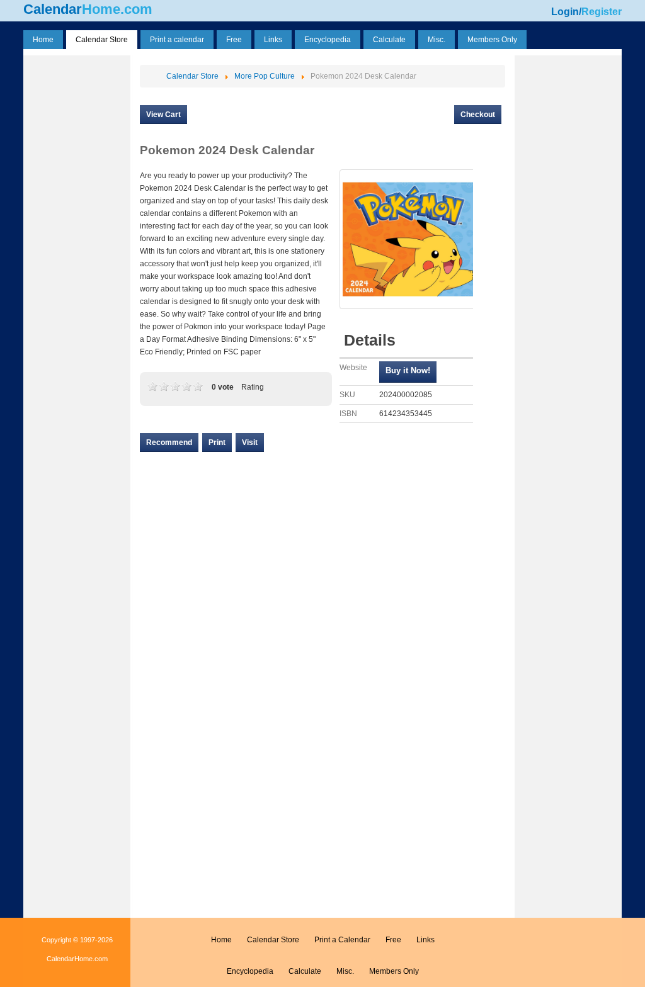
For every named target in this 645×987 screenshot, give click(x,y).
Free (393, 939)
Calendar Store (273, 939)
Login (565, 11)
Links (425, 939)
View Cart (163, 114)
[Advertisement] (76, 247)
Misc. (345, 971)
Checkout (477, 114)
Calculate (304, 971)
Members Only (394, 971)
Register (601, 11)
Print (216, 442)
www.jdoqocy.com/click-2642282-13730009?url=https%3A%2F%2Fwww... (408, 372)
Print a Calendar (342, 939)
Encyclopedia (250, 971)
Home (221, 939)
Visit (250, 442)
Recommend (169, 442)
